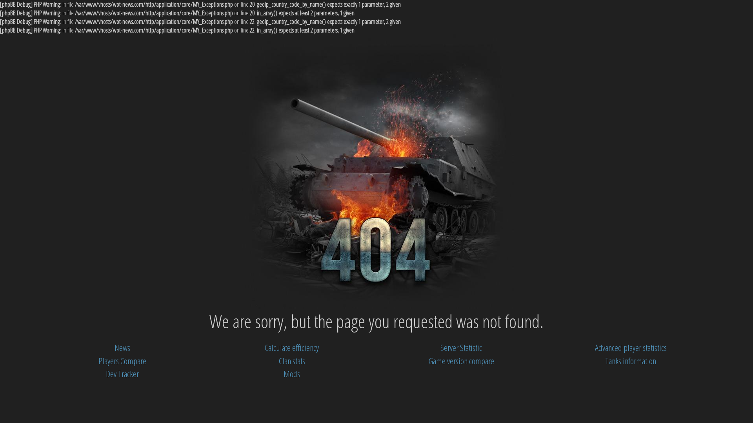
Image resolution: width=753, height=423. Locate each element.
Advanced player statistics (631, 348)
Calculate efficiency (292, 348)
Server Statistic (461, 348)
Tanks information (630, 361)
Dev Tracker (122, 374)
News (122, 348)
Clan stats (292, 361)
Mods (292, 374)
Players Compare (122, 361)
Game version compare (461, 361)
